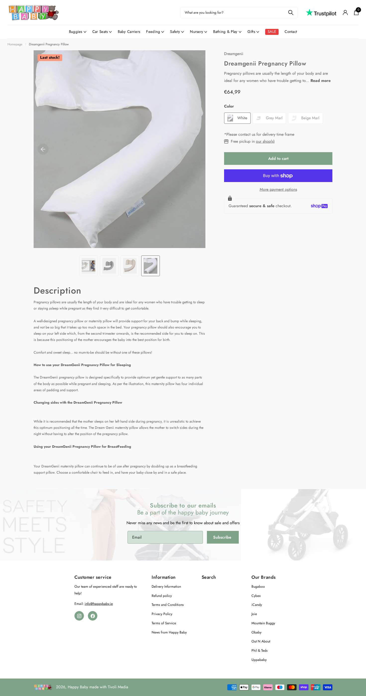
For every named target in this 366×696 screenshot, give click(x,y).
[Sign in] (345, 12)
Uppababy (259, 659)
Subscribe (223, 537)
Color (229, 106)
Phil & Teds (259, 650)
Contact (291, 31)
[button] (43, 149)
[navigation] (88, 265)
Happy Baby (78, 687)
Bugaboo (258, 586)
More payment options (278, 189)
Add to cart (278, 158)
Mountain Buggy (263, 623)
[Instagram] (79, 616)
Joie (254, 613)
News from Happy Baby (169, 632)
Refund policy (162, 595)
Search (209, 577)
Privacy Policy (162, 613)
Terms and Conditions (168, 604)
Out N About (260, 641)
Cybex (256, 595)
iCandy (256, 604)
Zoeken (291, 12)
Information (164, 577)
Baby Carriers (129, 31)
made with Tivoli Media (108, 687)
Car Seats (100, 31)
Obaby (256, 632)
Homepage (14, 44)
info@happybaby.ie (99, 603)
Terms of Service (164, 623)
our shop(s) (265, 141)
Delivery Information (166, 586)
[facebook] (92, 616)
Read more (320, 80)
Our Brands (263, 577)
